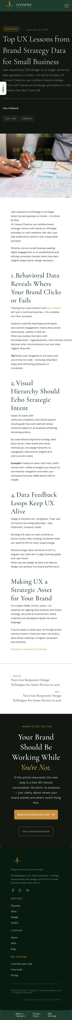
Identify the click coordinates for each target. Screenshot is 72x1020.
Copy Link (10, 118)
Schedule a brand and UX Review (29, 649)
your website (54, 308)
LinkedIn (26, 118)
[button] (66, 6)
